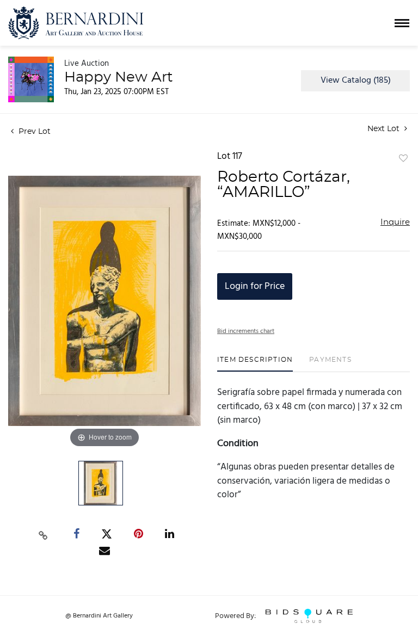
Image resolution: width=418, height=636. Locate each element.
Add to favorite (403, 158)
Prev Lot (33, 131)
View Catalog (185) (356, 80)
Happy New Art (118, 77)
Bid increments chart (245, 331)
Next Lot (384, 129)
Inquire (395, 222)
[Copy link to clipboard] (43, 534)
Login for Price (255, 286)
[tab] (255, 364)
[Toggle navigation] (402, 23)
